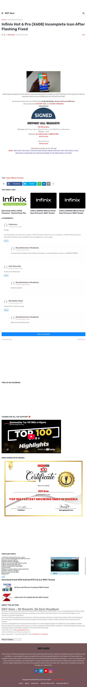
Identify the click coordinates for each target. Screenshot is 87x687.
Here (36, 148)
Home (4, 19)
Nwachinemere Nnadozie (27, 248)
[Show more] (53, 184)
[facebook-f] (36, 671)
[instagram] (51, 671)
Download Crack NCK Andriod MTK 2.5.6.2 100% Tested (28, 579)
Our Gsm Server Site (47, 683)
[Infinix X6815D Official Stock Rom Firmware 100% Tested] (43, 200)
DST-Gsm (10, 13)
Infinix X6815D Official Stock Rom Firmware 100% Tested (43, 212)
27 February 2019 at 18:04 (23, 319)
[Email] (48, 184)
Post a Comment (43, 334)
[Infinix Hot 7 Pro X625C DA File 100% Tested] (7, 597)
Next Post (81, 339)
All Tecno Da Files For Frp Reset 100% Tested (31, 587)
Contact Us (35, 683)
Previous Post (7, 339)
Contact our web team (40, 634)
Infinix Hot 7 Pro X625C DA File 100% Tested (31, 597)
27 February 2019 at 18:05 (23, 284)
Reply (6, 241)
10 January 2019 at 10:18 (22, 250)
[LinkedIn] (44, 184)
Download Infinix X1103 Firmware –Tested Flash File (14, 212)
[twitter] (41, 671)
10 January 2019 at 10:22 (15, 268)
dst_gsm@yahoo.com (21, 630)
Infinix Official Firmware (15, 19)
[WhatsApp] (39, 184)
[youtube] (46, 671)
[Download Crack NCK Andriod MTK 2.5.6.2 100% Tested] (43, 566)
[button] (2, 13)
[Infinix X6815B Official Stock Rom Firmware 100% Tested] (72, 200)
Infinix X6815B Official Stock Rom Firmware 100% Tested (71, 212)
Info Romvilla (15, 266)
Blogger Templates (58, 680)
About (27, 683)
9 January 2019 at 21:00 (15, 226)
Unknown (13, 224)
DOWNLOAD (43, 136)
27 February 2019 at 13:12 (15, 303)
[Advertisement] (43, 5)
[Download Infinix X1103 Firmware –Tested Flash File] (15, 200)
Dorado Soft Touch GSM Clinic (65, 101)
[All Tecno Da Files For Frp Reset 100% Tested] (7, 587)
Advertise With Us (62, 683)
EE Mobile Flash (16, 301)
